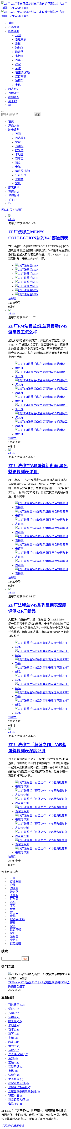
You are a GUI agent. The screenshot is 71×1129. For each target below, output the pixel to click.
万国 (18, 35)
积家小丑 (15, 1095)
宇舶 (13, 905)
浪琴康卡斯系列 (19, 1087)
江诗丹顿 (20, 76)
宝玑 (18, 84)
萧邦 (13, 922)
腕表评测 (13, 31)
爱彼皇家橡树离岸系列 (24, 1091)
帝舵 (18, 68)
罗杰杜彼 (15, 943)
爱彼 (18, 43)
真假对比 (13, 93)
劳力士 (14, 912)
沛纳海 (19, 47)
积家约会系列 (18, 1083)
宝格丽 (14, 940)
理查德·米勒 (22, 72)
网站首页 (6, 209)
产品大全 (13, 27)
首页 (11, 22)
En (9, 104)
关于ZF (12, 101)
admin (11, 219)
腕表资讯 (13, 89)
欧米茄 (19, 51)
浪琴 (13, 902)
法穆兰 (19, 80)
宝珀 (13, 926)
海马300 (15, 1103)
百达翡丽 (20, 39)
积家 (18, 64)
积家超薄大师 (18, 1099)
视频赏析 (13, 97)
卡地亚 (19, 55)
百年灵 (19, 60)
